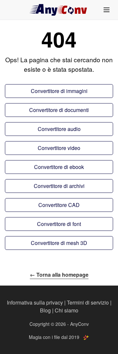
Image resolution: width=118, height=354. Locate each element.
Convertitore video (59, 148)
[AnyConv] (59, 9)
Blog (45, 310)
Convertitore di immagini (59, 91)
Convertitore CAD (59, 205)
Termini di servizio (88, 302)
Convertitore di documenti (59, 110)
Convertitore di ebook (59, 167)
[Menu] (106, 9)
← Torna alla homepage (59, 274)
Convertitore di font (59, 224)
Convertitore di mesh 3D (59, 243)
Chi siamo (66, 310)
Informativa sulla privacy (35, 302)
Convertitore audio (59, 129)
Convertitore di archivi (59, 186)
